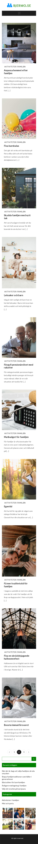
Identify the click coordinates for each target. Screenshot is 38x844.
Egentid (8, 506)
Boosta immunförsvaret (16, 725)
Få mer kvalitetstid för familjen (16, 585)
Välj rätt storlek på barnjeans (14, 789)
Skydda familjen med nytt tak (17, 217)
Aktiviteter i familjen (15, 67)
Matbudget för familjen (16, 437)
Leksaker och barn (13, 295)
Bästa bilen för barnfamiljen (13, 782)
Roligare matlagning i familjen (14, 785)
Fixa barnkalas (11, 145)
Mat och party (8, 803)
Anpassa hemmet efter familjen (16, 72)
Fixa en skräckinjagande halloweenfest (16, 657)
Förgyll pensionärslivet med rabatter (18, 366)
